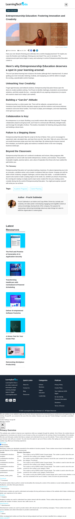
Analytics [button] (2, 495)
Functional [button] (3, 478)
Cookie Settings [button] (4, 419)
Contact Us (26, 388)
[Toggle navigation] (66, 4)
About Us (25, 384)
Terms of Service (59, 406)
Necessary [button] (3, 442)
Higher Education (42, 391)
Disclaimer (58, 402)
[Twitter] (11, 400)
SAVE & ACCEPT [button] (5, 518)
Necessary (5, 444)
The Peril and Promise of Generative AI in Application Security (14, 254)
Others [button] (2, 511)
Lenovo (23, 359)
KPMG (23, 277)
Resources (26, 394)
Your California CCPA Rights (61, 392)
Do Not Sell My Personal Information (61, 398)
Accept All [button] (12, 419)
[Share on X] (34, 51)
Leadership (42, 396)
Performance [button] (4, 486)
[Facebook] (7, 400)
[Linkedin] (15, 400)
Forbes (23, 333)
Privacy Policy (59, 384)
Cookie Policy (58, 388)
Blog (24, 391)
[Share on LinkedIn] (37, 51)
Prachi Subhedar (11, 50)
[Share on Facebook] (31, 51)
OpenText (22, 248)
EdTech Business (41, 386)
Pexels (65, 47)
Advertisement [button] (4, 503)
